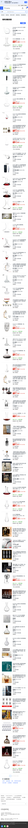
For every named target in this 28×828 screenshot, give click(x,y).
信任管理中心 (9, 797)
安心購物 (23, 797)
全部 (2, 11)
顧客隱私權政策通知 (16, 797)
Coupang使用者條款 (17, 795)
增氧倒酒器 (8, 781)
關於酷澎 (2, 795)
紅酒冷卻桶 (4, 782)
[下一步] (20, 776)
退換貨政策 (3, 797)
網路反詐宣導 (3, 800)
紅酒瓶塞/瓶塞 (15, 782)
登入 (19, 5)
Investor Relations (9, 795)
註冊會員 (22, 5)
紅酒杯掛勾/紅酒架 (17, 781)
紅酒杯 (3, 781)
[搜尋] (25, 11)
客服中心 (25, 5)
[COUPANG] (5, 810)
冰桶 (12, 781)
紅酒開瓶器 (10, 782)
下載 (26, 2)
